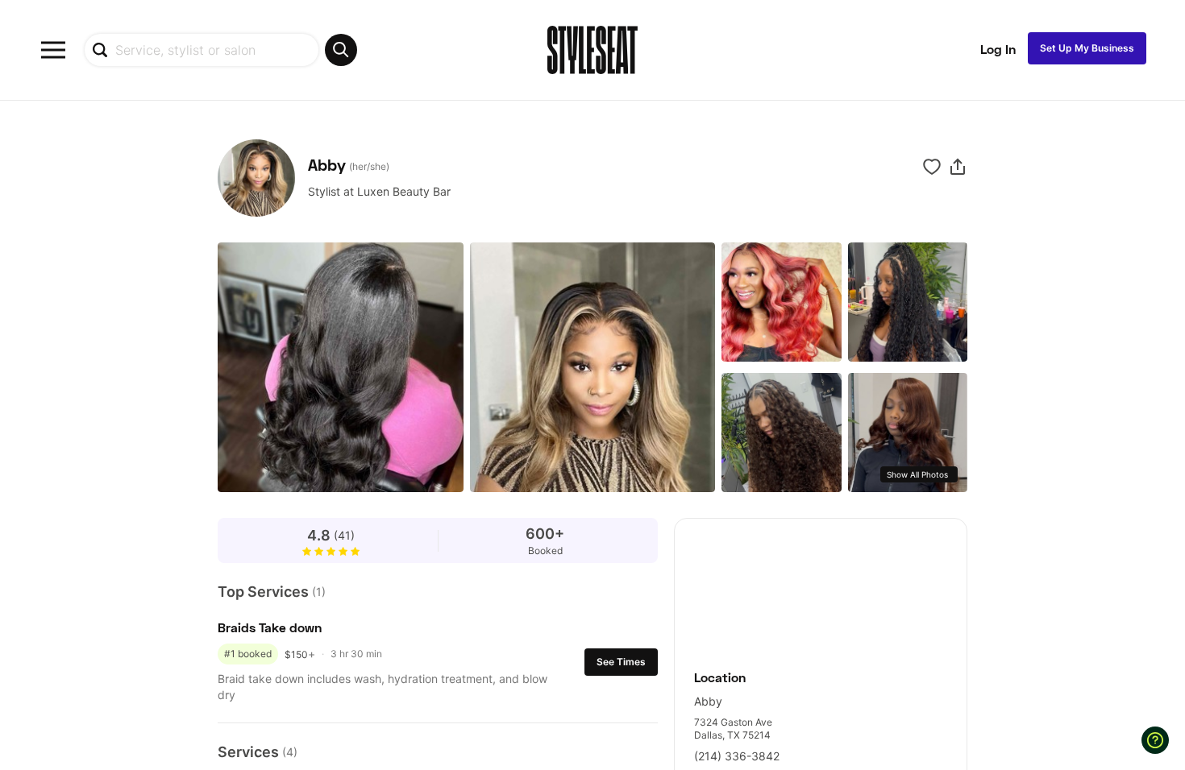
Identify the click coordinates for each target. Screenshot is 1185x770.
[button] (957, 166)
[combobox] (220, 50)
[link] (821, 585)
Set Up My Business (1087, 48)
